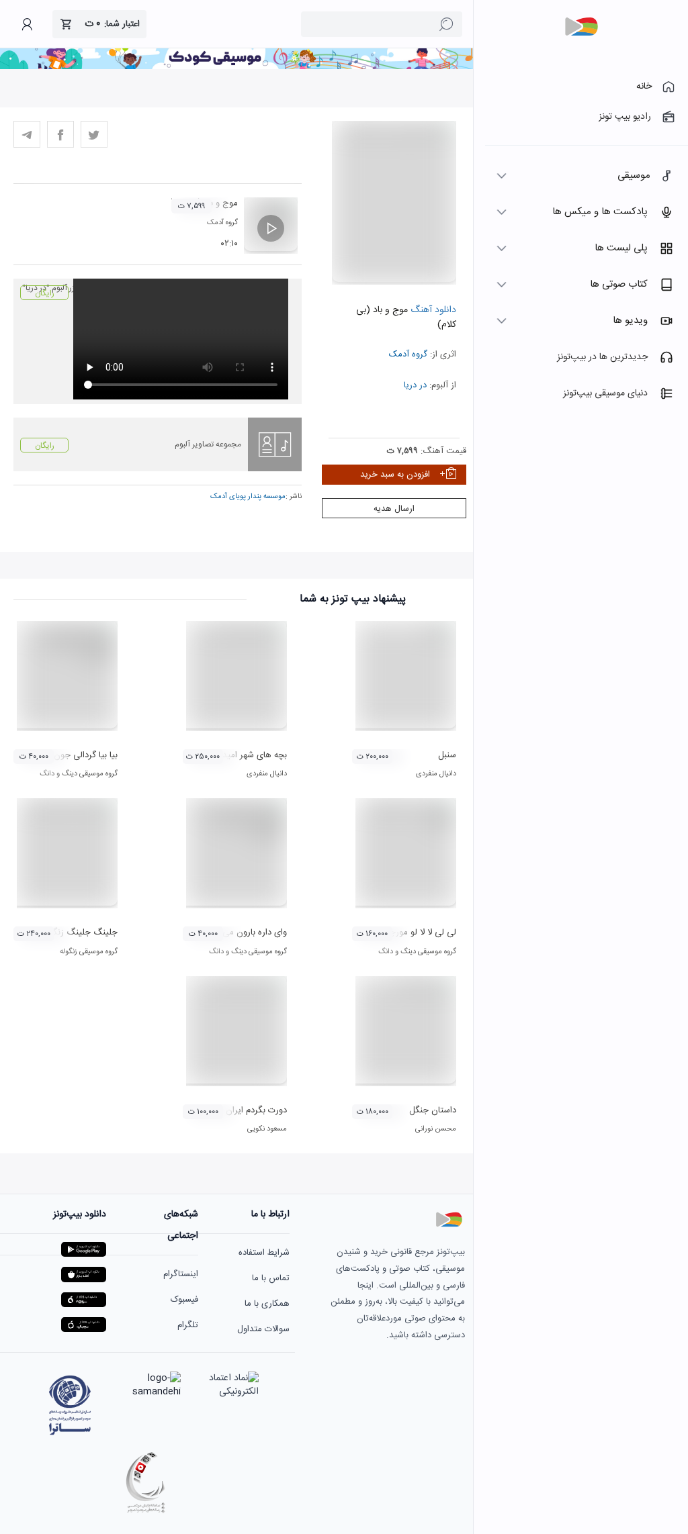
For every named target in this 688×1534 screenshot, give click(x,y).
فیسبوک (184, 1299)
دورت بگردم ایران (256, 1110)
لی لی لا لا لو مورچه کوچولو (407, 932)
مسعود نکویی (267, 1129)
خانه (644, 86)
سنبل (447, 755)
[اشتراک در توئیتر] (94, 134)
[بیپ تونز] (581, 27)
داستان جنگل (432, 1110)
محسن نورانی (435, 1129)
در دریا (415, 385)
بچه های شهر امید (254, 755)
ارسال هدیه (394, 508)
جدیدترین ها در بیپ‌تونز (602, 357)
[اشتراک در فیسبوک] (60, 134)
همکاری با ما (267, 1303)
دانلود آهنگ (432, 310)
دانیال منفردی (436, 774)
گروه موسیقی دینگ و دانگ (79, 774)
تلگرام (187, 1325)
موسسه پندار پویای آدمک (248, 497)
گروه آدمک (408, 354)
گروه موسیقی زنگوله (89, 952)
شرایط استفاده (264, 1252)
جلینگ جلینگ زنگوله (80, 932)
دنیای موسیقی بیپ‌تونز (605, 393)
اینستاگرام (180, 1274)
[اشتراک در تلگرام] (26, 134)
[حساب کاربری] (27, 24)
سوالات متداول (263, 1329)
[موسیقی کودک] (236, 67)
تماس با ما (271, 1278)
